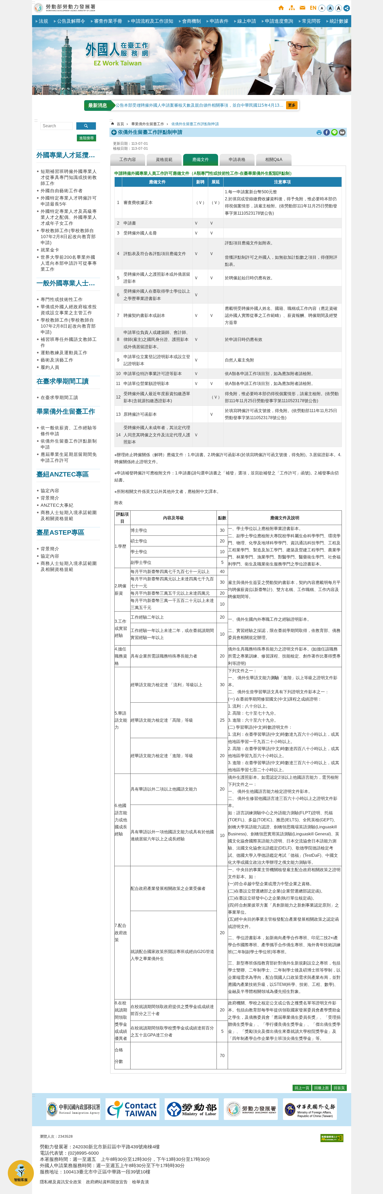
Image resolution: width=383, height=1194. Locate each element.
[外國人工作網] (191, 61)
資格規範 (164, 159)
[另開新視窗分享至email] (342, 132)
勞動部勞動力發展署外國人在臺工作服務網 (64, 7)
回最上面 (321, 1088)
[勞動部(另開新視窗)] (191, 1109)
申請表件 (219, 21)
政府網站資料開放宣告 (107, 1182)
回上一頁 (302, 1088)
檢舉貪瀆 (140, 1182)
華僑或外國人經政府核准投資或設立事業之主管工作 (69, 309)
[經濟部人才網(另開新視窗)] (132, 1109)
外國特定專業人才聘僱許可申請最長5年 (69, 201)
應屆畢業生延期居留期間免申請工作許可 (69, 457)
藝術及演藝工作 (57, 360)
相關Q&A (273, 159)
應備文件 (200, 159)
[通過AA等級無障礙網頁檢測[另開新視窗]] (331, 1138)
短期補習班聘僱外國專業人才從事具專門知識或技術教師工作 (69, 177)
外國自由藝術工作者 (62, 190)
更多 (291, 105)
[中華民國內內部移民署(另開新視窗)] (73, 1109)
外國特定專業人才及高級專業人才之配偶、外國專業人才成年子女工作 (69, 217)
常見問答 (311, 21)
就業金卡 (50, 250)
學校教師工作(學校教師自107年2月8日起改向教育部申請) (68, 236)
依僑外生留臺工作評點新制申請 (69, 444)
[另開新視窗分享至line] (334, 132)
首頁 (281, 7)
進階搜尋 (86, 138)
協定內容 (50, 490)
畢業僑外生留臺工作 (147, 124)
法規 (43, 21)
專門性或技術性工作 (62, 299)
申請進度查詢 (279, 21)
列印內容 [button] (319, 132)
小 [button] (322, 8)
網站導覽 (291, 7)
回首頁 (339, 1088)
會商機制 (191, 21)
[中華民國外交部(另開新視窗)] (309, 1109)
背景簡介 (50, 498)
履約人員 (50, 367)
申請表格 (237, 159)
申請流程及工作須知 (152, 21)
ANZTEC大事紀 (57, 505)
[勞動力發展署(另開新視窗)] (250, 1109)
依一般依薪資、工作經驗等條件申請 (69, 430)
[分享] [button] (346, 8)
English (313, 7)
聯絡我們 (302, 7)
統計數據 (339, 21)
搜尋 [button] (86, 126)
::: (33, 2)
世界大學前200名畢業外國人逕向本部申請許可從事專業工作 (69, 263)
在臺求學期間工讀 (59, 397)
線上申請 (246, 21)
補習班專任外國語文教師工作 (69, 342)
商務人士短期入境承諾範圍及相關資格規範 (69, 515)
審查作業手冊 (108, 21)
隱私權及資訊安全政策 (61, 1182)
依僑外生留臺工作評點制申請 (195, 124)
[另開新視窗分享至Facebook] (326, 132)
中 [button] (330, 8)
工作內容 (127, 159)
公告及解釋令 (71, 21)
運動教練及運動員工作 (64, 352)
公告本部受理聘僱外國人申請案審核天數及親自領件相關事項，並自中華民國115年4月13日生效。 (206, 105)
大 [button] (339, 8)
